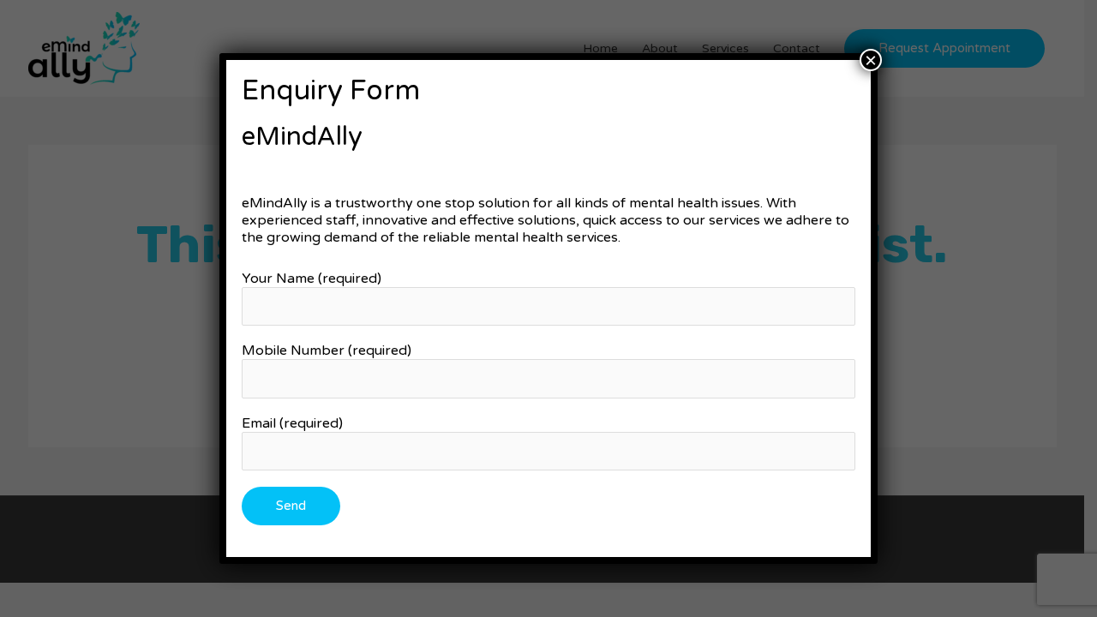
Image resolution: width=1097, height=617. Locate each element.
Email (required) (292, 423)
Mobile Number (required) (326, 350)
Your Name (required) (311, 278)
